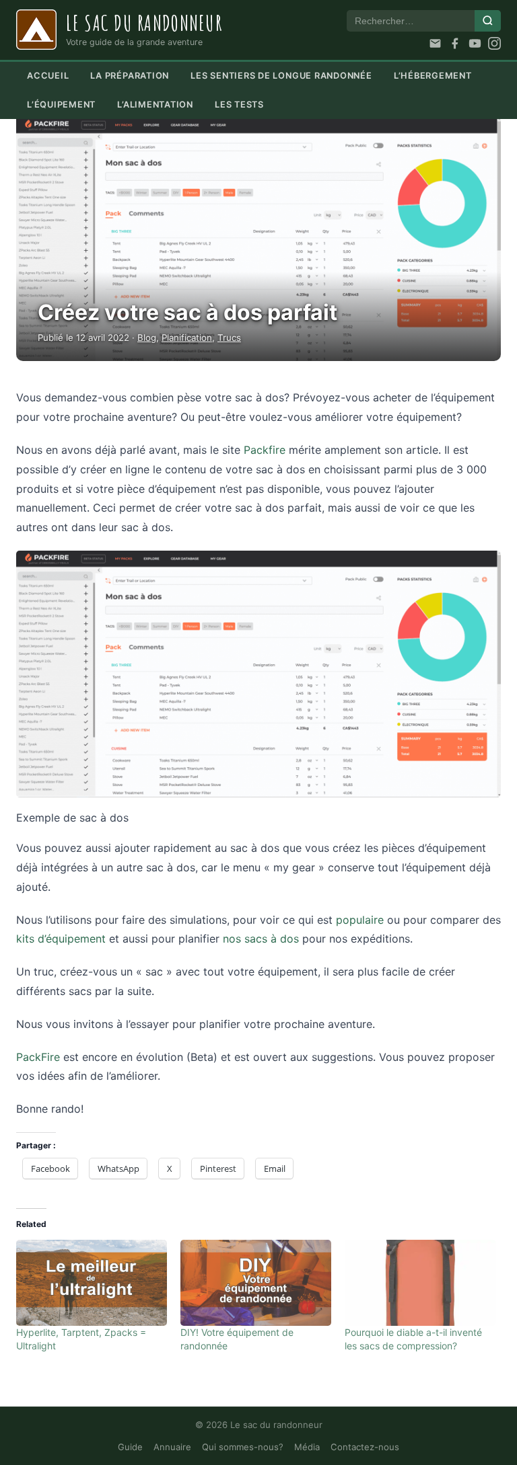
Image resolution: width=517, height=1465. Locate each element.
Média (307, 1446)
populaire (360, 919)
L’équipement (61, 105)
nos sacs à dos (261, 938)
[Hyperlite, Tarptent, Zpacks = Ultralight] (91, 1283)
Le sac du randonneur (144, 22)
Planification (187, 337)
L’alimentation (155, 105)
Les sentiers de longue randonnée (281, 76)
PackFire (38, 1057)
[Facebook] (454, 43)
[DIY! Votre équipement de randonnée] (255, 1283)
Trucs (229, 337)
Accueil (48, 76)
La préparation (129, 76)
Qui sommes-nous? (242, 1446)
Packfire (264, 450)
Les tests (239, 105)
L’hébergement (433, 76)
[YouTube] (475, 43)
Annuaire (172, 1446)
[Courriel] (435, 43)
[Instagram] (494, 43)
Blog (146, 337)
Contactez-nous (365, 1446)
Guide (130, 1446)
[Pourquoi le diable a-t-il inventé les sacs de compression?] (420, 1283)
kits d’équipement (61, 938)
